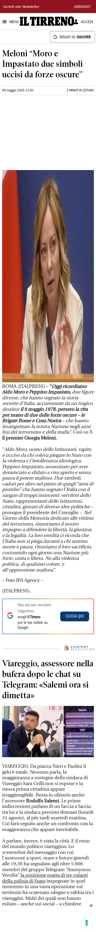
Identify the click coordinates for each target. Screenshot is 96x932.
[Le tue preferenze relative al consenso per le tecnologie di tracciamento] (87, 923)
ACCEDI (87, 22)
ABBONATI (82, 7)
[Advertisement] (42, 134)
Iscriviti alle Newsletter (21, 7)
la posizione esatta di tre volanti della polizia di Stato (45, 878)
